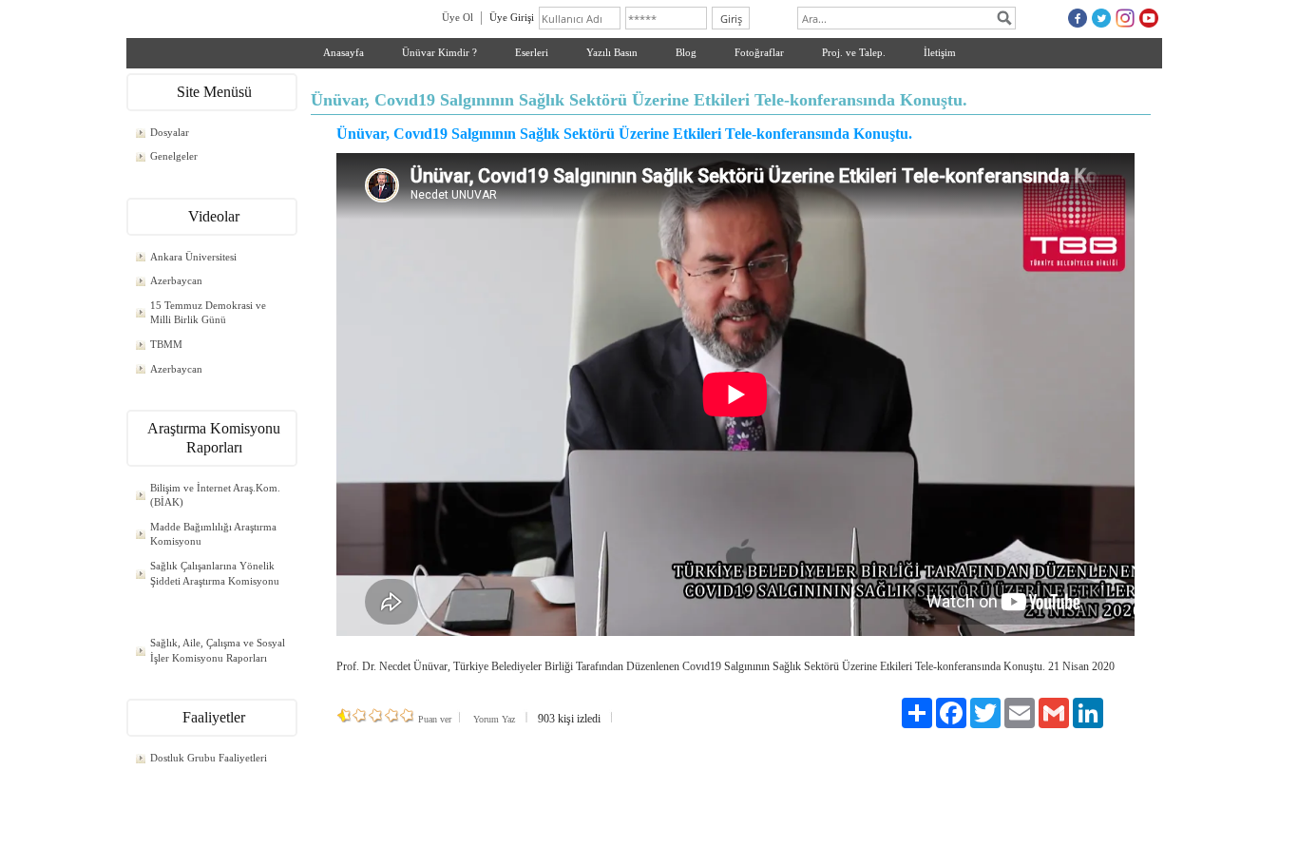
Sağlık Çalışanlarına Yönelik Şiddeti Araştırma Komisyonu (214, 573)
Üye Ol (457, 17)
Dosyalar (169, 132)
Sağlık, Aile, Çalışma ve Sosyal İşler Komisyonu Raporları (217, 650)
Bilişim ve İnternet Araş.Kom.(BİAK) (215, 495)
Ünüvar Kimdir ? (439, 52)
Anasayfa (343, 52)
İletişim (940, 52)
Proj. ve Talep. (854, 52)
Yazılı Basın (612, 52)
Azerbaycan (176, 280)
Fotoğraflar (759, 52)
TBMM (166, 344)
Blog (686, 52)
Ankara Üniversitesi (193, 256)
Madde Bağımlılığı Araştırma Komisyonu (213, 534)
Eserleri (531, 52)
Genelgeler (174, 156)
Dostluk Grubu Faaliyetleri (208, 757)
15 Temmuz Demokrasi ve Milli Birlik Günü (208, 312)
